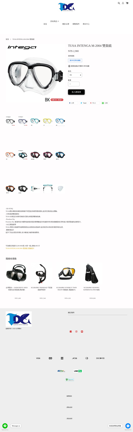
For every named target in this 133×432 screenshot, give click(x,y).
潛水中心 (86, 24)
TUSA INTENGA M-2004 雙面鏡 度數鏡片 (20, 248)
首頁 (45, 24)
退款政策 (69, 418)
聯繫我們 (76, 24)
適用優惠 (71, 56)
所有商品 (53, 21)
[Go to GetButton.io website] (128, 430)
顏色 (69, 71)
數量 (69, 80)
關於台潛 (65, 24)
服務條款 (69, 396)
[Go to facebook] (128, 425)
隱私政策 (69, 407)
